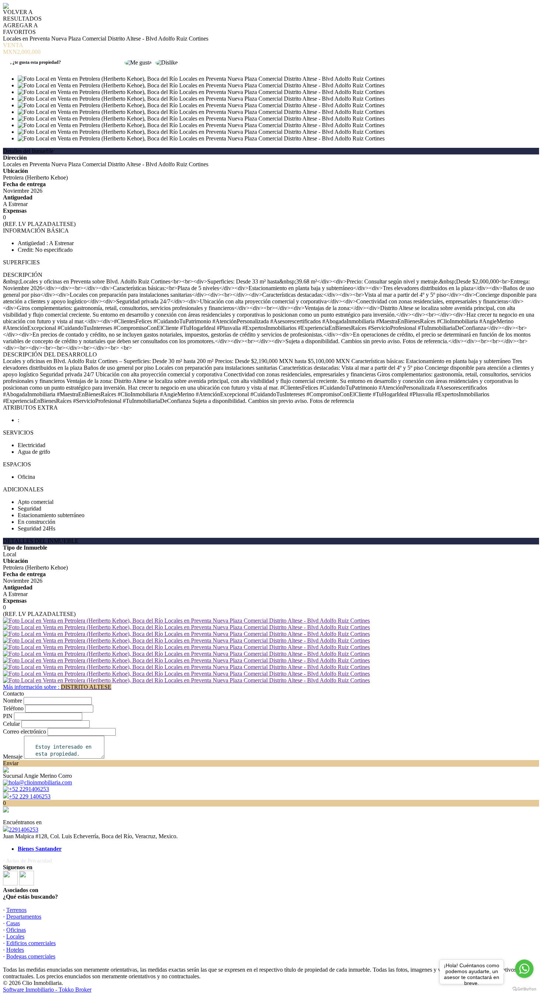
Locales (15, 936)
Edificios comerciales (31, 943)
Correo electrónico (24, 731)
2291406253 (23, 829)
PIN (8, 716)
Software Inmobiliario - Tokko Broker (47, 989)
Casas (13, 923)
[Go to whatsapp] (524, 969)
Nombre (12, 700)
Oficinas (16, 930)
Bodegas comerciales (30, 956)
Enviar (10, 763)
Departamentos (23, 916)
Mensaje (12, 756)
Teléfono (13, 708)
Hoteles (15, 950)
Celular (11, 724)
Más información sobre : (57, 687)
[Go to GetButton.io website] (524, 989)
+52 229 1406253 (30, 796)
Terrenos (16, 910)
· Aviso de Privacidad (27, 861)
